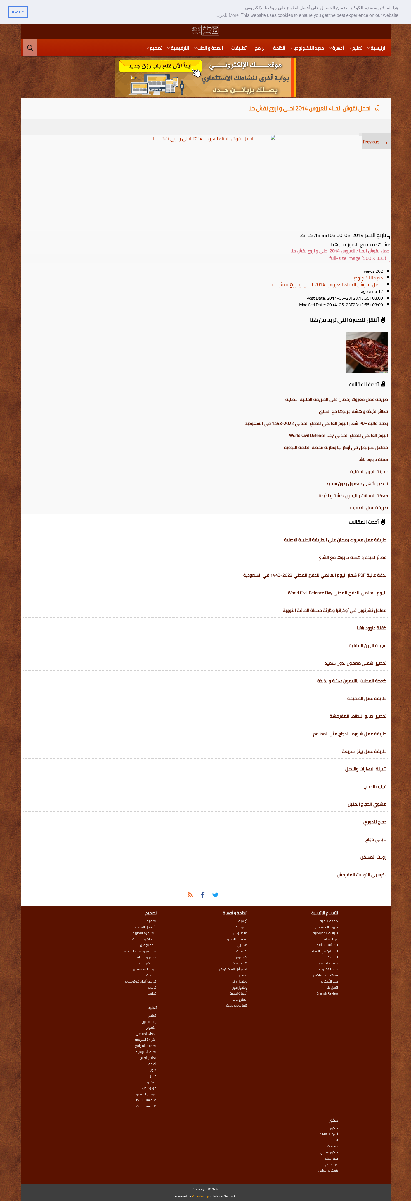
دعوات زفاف (147, 963)
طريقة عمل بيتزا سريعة (364, 751)
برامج (260, 48)
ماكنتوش (240, 933)
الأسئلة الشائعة (327, 945)
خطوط (152, 993)
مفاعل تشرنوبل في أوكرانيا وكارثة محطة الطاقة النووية (336, 447)
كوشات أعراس (328, 1170)
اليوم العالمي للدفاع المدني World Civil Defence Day (338, 435)
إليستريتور (149, 1021)
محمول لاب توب (236, 939)
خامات (152, 987)
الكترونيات (240, 999)
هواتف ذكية (238, 963)
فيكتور (151, 1082)
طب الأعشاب (329, 981)
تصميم (156, 48)
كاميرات (241, 951)
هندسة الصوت (146, 1106)
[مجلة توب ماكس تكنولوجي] (205, 30)
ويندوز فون (239, 987)
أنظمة (279, 48)
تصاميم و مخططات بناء (140, 951)
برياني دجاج (375, 839)
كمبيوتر (241, 957)
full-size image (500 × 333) (357, 258)
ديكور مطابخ (329, 1152)
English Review (327, 993)
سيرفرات (241, 927)
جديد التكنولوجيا (308, 48)
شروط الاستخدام (326, 927)
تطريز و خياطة (146, 957)
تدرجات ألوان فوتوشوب (140, 981)
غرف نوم (331, 1164)
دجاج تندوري (374, 821)
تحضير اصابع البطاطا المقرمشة (358, 716)
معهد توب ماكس (325, 975)
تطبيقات (239, 48)
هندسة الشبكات (145, 1100)
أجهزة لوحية (238, 993)
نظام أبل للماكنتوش (233, 969)
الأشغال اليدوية (145, 927)
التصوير (151, 1027)
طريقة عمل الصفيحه (368, 507)
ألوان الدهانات (329, 1134)
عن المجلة (331, 939)
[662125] (206, 181)
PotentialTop (200, 1196)
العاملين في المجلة (324, 951)
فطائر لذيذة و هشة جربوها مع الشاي (353, 411)
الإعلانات (332, 957)
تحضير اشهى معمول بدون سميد (357, 483)
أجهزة (338, 48)
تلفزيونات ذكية (236, 1005)
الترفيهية (180, 48)
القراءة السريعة (145, 1039)
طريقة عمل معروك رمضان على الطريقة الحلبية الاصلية (336, 399)
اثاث (335, 1140)
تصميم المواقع (145, 1046)
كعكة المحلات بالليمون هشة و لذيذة (353, 495)
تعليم (357, 48)
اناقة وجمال (148, 945)
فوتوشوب (149, 1088)
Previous (376, 141)
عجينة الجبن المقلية (369, 471)
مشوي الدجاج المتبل (367, 804)
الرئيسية (378, 48)
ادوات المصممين (144, 969)
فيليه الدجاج (375, 786)
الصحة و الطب (210, 48)
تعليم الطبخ (148, 1058)
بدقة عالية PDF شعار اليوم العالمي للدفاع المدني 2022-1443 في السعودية (316, 423)
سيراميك (331, 1158)
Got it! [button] (18, 12)
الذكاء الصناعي (146, 1034)
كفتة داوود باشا (373, 459)
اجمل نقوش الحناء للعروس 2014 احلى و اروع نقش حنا (309, 108)
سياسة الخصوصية (325, 933)
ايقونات (151, 975)
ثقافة (152, 1064)
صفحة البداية (329, 921)
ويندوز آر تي (239, 981)
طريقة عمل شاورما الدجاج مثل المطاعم (349, 733)
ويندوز (242, 975)
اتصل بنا (332, 987)
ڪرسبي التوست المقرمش (361, 874)
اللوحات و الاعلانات (144, 939)
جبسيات (332, 1146)
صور (153, 1070)
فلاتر (153, 1076)
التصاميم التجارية (144, 933)
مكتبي (242, 945)
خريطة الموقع (328, 963)
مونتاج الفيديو (146, 1094)
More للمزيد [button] (227, 15)
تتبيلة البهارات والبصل (365, 769)
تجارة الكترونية (146, 1052)
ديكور (334, 1128)
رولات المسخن (373, 857)
